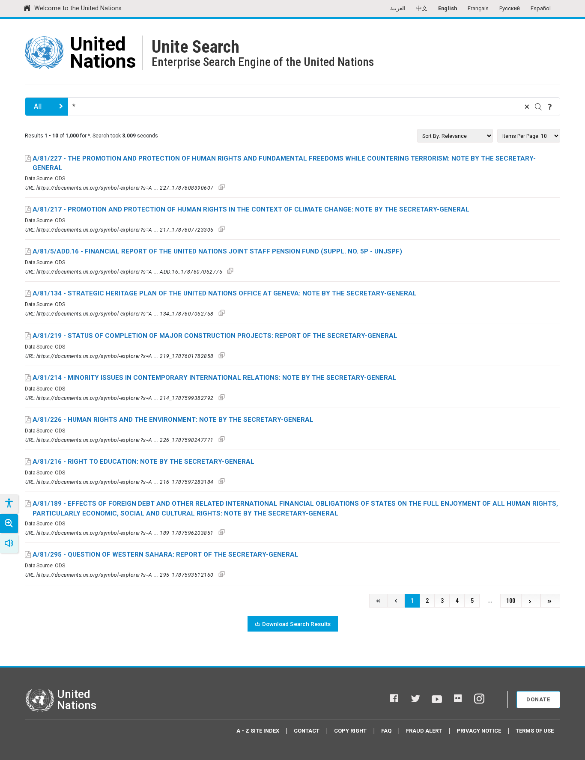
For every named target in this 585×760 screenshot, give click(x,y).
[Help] (549, 106)
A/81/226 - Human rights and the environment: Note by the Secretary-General (173, 419)
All (38, 106)
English (447, 8)
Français (478, 8)
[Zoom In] (9, 523)
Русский (509, 8)
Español (541, 8)
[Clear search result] (526, 106)
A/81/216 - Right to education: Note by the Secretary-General (143, 461)
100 (510, 601)
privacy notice (479, 730)
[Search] (538, 106)
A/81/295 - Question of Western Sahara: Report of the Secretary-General (165, 554)
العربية (398, 8)
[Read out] (9, 543)
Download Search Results (296, 623)
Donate (538, 699)
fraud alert (424, 730)
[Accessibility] (8, 503)
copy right (350, 730)
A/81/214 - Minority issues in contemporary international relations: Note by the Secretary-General (215, 377)
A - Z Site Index (257, 730)
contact (306, 730)
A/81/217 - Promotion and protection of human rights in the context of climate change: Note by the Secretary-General (251, 209)
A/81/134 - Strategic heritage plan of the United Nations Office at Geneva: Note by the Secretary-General (225, 293)
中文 (421, 8)
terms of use (535, 730)
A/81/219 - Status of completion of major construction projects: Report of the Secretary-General (215, 336)
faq (386, 730)
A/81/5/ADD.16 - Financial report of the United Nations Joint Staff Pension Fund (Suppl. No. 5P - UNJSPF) (217, 251)
